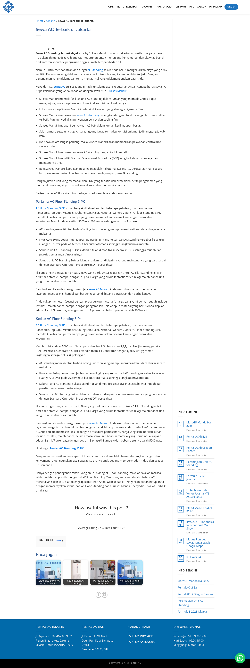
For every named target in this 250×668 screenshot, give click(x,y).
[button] (240, 658)
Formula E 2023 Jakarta (196, 477)
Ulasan (50, 21)
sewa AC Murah (99, 289)
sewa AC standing (87, 115)
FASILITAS (131, 7)
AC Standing (95, 70)
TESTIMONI (180, 7)
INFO (192, 7)
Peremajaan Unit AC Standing (199, 463)
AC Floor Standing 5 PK (50, 325)
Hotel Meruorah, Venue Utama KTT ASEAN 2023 (197, 493)
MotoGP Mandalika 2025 (198, 424)
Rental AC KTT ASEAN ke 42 (199, 509)
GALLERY (202, 7)
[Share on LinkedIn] (104, 595)
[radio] (91, 521)
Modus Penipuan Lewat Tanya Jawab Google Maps (198, 543)
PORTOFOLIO (164, 7)
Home (40, 21)
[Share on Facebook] (98, 595)
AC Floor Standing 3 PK (50, 208)
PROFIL (120, 7)
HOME (109, 7)
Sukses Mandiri (117, 91)
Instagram (215, 7)
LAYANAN (146, 7)
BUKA (58, 540)
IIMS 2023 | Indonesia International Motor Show (200, 525)
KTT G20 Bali (194, 557)
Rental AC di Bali (196, 436)
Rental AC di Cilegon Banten (199, 449)
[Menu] (245, 7)
